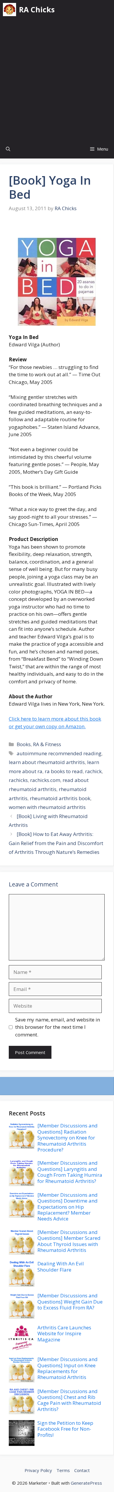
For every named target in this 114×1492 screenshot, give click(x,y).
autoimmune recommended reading (59, 753)
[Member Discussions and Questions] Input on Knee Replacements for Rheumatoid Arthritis (67, 1368)
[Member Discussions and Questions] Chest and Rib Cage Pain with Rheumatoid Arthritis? (69, 1400)
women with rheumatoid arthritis (47, 807)
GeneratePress (86, 1483)
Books (24, 744)
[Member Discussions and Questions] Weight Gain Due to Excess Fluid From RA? (70, 1301)
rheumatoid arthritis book (60, 798)
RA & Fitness (47, 744)
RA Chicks (37, 9)
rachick (93, 771)
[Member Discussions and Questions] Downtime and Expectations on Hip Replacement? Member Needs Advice (67, 1206)
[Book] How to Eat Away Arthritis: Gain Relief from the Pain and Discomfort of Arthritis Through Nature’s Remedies (56, 843)
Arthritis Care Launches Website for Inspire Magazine (64, 1333)
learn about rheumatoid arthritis (47, 762)
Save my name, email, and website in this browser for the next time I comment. (57, 1027)
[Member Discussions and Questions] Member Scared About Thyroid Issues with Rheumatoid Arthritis (69, 1241)
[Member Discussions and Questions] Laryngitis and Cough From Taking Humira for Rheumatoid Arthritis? (69, 1171)
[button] (8, 149)
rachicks (18, 780)
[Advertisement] (57, 79)
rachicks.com (45, 780)
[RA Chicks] (9, 9)
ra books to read (64, 771)
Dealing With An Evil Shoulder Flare (60, 1266)
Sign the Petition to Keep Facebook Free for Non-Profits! (65, 1428)
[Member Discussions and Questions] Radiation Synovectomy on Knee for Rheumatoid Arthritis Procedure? (67, 1137)
